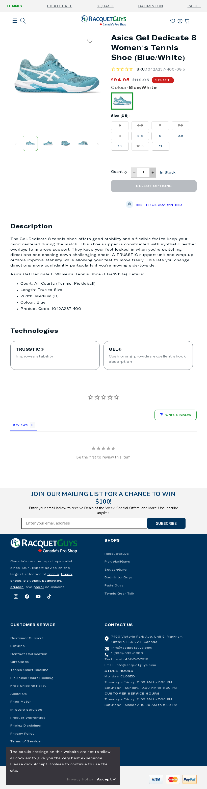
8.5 (140, 136)
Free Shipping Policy (28, 685)
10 (120, 146)
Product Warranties (28, 717)
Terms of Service (25, 741)
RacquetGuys (117, 553)
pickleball (31, 580)
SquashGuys (116, 569)
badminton (51, 580)
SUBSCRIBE (166, 523)
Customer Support (26, 638)
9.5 (181, 136)
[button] (14, 28)
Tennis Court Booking (29, 670)
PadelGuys (114, 585)
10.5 (143, 148)
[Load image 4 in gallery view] (83, 143)
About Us (18, 694)
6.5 (143, 127)
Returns (17, 646)
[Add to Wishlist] (90, 41)
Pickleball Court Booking (31, 678)
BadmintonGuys (119, 577)
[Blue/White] (122, 101)
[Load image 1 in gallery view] (30, 143)
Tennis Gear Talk (119, 593)
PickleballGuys (117, 561)
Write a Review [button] (178, 415)
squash (17, 587)
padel (39, 587)
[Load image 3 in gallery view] (65, 143)
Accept (106, 779)
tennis (53, 574)
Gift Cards (19, 662)
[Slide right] (98, 144)
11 (160, 146)
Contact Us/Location (28, 654)
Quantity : (120, 172)
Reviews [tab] (20, 424)
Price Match (21, 701)
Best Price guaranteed (159, 205)
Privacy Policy (22, 733)
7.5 (183, 127)
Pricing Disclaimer (26, 725)
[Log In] (180, 19)
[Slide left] (15, 144)
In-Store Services (26, 709)
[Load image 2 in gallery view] (48, 143)
